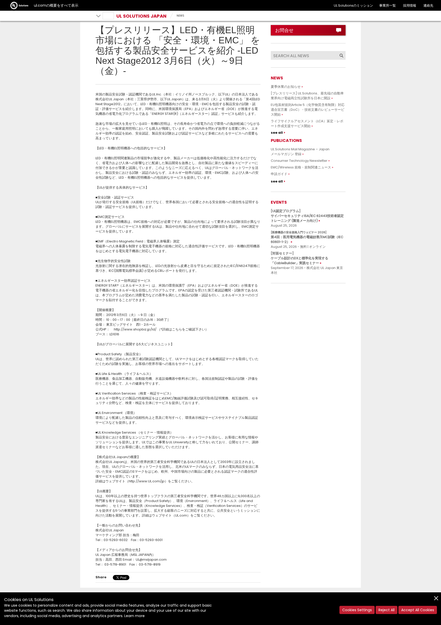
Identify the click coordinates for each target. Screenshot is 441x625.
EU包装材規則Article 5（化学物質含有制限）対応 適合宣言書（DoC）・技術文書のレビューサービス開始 (309, 109)
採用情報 (409, 5)
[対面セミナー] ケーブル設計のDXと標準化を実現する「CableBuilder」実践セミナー (299, 258)
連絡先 (428, 5)
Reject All (386, 609)
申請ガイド (279, 173)
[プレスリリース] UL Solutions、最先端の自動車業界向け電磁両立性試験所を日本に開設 (307, 96)
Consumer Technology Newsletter (299, 160)
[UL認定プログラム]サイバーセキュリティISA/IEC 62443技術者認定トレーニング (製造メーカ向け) (307, 216)
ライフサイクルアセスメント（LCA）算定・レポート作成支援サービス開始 (307, 123)
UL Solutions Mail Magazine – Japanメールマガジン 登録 (300, 151)
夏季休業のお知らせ (286, 86)
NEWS (180, 16)
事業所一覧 (387, 5)
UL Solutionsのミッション (353, 5)
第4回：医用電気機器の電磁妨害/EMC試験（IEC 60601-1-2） (307, 237)
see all (277, 132)
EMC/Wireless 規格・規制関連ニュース (301, 167)
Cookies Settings (357, 609)
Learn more (134, 615)
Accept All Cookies (417, 609)
